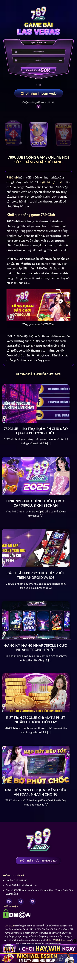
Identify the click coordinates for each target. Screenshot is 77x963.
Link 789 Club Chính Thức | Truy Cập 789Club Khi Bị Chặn (35, 503)
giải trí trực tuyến (53, 182)
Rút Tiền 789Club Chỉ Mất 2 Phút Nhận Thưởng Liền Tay (35, 720)
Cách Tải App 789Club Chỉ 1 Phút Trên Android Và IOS (36, 575)
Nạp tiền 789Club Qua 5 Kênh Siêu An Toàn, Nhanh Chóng (35, 792)
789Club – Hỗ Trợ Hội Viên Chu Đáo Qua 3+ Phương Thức (36, 431)
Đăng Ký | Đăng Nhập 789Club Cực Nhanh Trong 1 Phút (35, 647)
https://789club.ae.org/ (58, 940)
